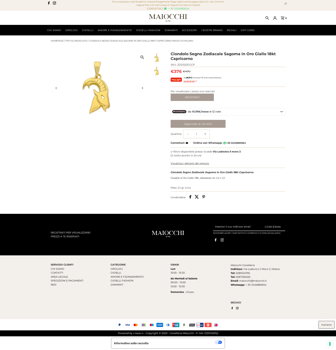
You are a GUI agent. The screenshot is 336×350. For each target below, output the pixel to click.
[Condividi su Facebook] (190, 197)
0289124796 (242, 273)
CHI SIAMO (57, 268)
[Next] (142, 88)
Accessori (189, 30)
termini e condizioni (247, 233)
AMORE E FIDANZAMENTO (127, 276)
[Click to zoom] (142, 57)
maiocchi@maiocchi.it (253, 280)
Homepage (57, 40)
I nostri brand (212, 30)
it (286, 3)
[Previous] (56, 88)
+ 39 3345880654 (178, 8)
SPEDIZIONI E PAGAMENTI (67, 280)
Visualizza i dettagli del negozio (190, 163)
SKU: (173, 64)
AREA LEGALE (59, 276)
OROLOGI (117, 268)
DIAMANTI (117, 284)
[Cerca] (267, 18)
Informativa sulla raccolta (131, 343)
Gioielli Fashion (148, 30)
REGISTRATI (192, 97)
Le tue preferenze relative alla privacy (183, 342)
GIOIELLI (116, 272)
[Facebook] (48, 3)
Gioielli (88, 30)
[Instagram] (54, 3)
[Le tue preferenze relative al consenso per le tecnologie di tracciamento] (330, 344)
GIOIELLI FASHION (122, 280)
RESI (53, 284)
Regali (232, 30)
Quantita (176, 133)
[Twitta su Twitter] (197, 197)
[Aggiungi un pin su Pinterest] (203, 197)
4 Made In (138, 333)
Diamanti (171, 30)
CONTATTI (57, 272)
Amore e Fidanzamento (115, 30)
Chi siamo (54, 30)
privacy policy (274, 233)
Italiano (326, 324)
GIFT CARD (248, 30)
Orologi (71, 30)
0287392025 (242, 276)
